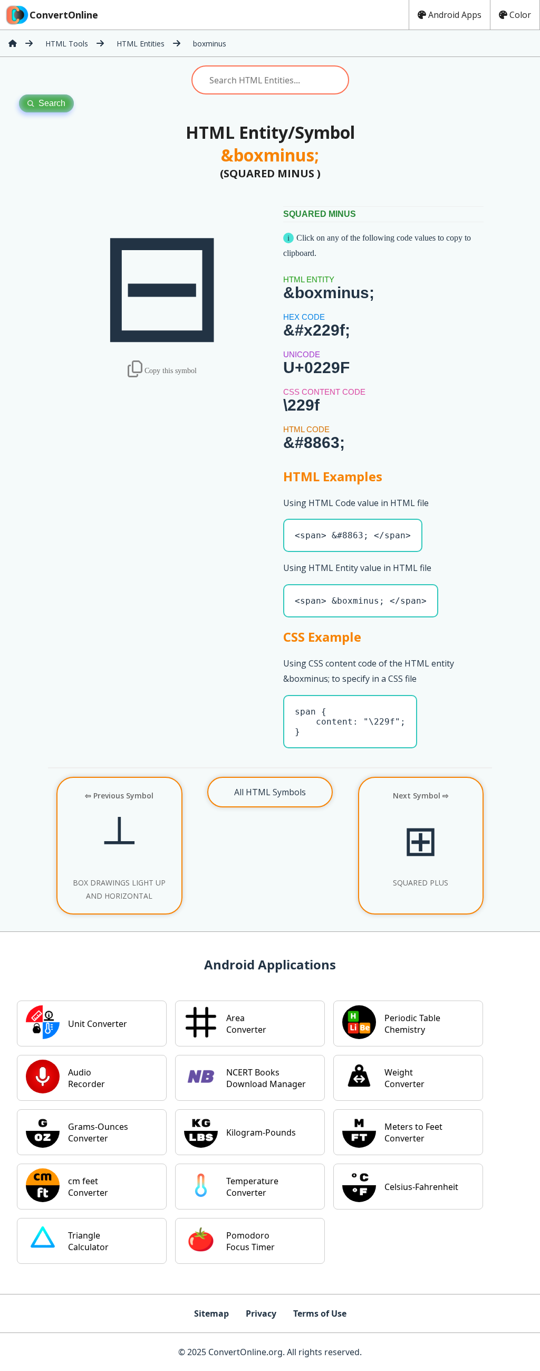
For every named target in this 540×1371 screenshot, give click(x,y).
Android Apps (454, 15)
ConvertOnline (64, 14)
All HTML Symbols (270, 792)
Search (51, 103)
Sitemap (211, 1313)
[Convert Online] (12, 43)
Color (520, 15)
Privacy (261, 1313)
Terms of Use (319, 1313)
